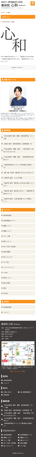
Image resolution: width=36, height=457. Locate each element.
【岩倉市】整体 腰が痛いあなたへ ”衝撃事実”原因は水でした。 (18, 192)
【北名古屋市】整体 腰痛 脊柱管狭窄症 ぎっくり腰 (18, 137)
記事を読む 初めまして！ (18, 67)
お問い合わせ (8, 392)
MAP (22, 7)
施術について (7, 278)
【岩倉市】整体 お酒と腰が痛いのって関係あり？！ (17, 200)
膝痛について (7, 226)
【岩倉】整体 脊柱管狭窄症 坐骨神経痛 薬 (17, 144)
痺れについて (7, 241)
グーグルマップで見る (18, 371)
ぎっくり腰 (6, 236)
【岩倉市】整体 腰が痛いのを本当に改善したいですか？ (18, 184)
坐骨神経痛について (9, 221)
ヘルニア (6, 312)
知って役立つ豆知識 (9, 247)
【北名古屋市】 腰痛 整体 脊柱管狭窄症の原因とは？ (18, 158)
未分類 (5, 293)
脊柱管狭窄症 (7, 215)
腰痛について (7, 231)
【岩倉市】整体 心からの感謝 (12, 178)
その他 (5, 273)
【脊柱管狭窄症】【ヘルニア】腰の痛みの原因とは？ (17, 166)
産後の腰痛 (6, 252)
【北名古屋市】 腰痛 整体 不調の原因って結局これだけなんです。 (18, 150)
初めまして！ (6, 17)
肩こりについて (8, 257)
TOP (3, 12)
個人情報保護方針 (25, 392)
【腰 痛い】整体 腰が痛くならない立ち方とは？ (18, 173)
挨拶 (13, 21)
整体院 (13, 5)
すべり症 (6, 262)
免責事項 (6, 395)
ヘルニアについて (8, 267)
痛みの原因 (6, 283)
